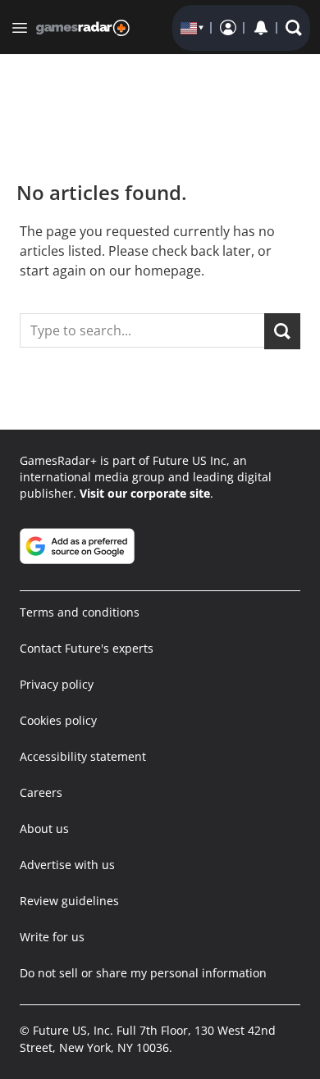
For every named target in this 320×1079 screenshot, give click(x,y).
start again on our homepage (110, 271)
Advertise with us (67, 864)
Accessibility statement (83, 756)
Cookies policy (58, 720)
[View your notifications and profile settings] (261, 27)
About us (44, 828)
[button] (293, 28)
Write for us (52, 937)
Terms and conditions (79, 612)
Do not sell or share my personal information (143, 973)
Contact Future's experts (86, 648)
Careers (41, 792)
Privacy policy (57, 684)
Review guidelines (69, 900)
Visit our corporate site (145, 493)
